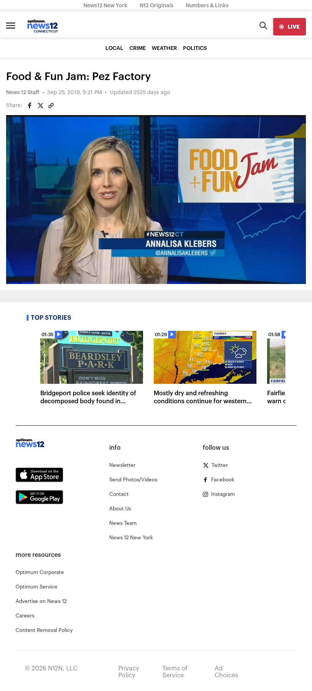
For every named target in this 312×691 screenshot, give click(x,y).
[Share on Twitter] (40, 106)
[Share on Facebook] (30, 106)
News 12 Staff (22, 92)
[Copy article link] (51, 106)
